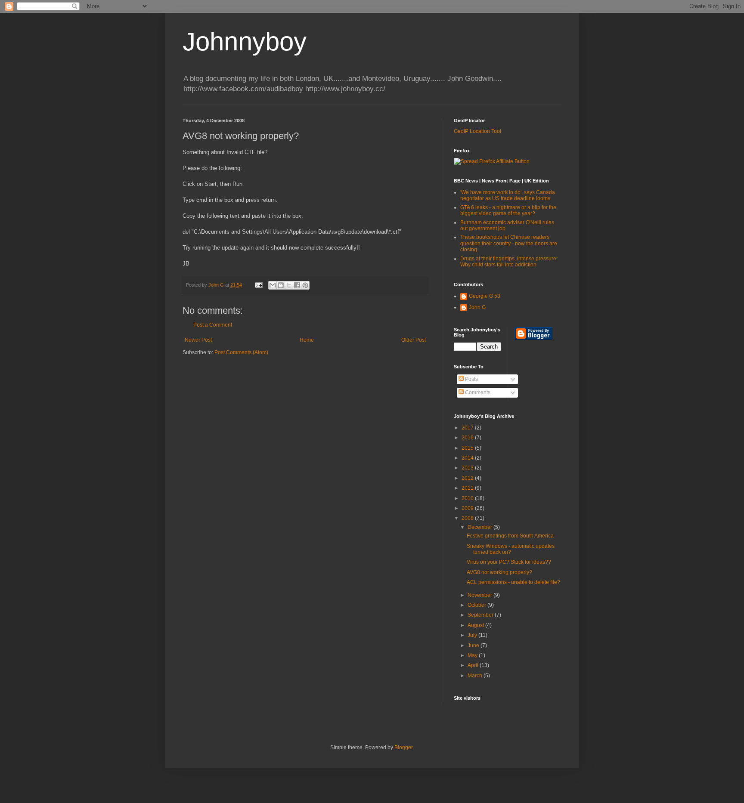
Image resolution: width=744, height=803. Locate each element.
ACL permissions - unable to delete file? (513, 582)
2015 (468, 448)
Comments (477, 392)
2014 (468, 458)
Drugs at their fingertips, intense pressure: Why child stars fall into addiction (509, 262)
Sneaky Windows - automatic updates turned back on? (511, 549)
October (477, 605)
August (476, 625)
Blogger (403, 747)
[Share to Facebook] (297, 285)
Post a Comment (212, 325)
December (480, 527)
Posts (471, 379)
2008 (468, 518)
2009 (468, 508)
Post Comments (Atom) (241, 352)
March (476, 676)
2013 (468, 468)
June (474, 645)
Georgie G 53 (484, 296)
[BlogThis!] (280, 285)
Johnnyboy (245, 41)
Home (307, 340)
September (481, 615)
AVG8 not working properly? (499, 572)
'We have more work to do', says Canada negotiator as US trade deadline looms (507, 195)
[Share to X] (289, 285)
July (473, 635)
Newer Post (198, 340)
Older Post (413, 340)
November (480, 595)
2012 (468, 478)
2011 (468, 488)
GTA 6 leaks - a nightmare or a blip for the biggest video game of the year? (508, 210)
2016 (468, 438)
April (474, 665)
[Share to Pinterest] (305, 285)
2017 (468, 428)
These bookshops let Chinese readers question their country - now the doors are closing (508, 243)
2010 (468, 498)
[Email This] (272, 285)
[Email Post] (258, 284)
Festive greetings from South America (510, 536)
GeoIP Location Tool (477, 131)
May (473, 655)
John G (477, 307)
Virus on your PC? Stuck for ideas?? (509, 562)
